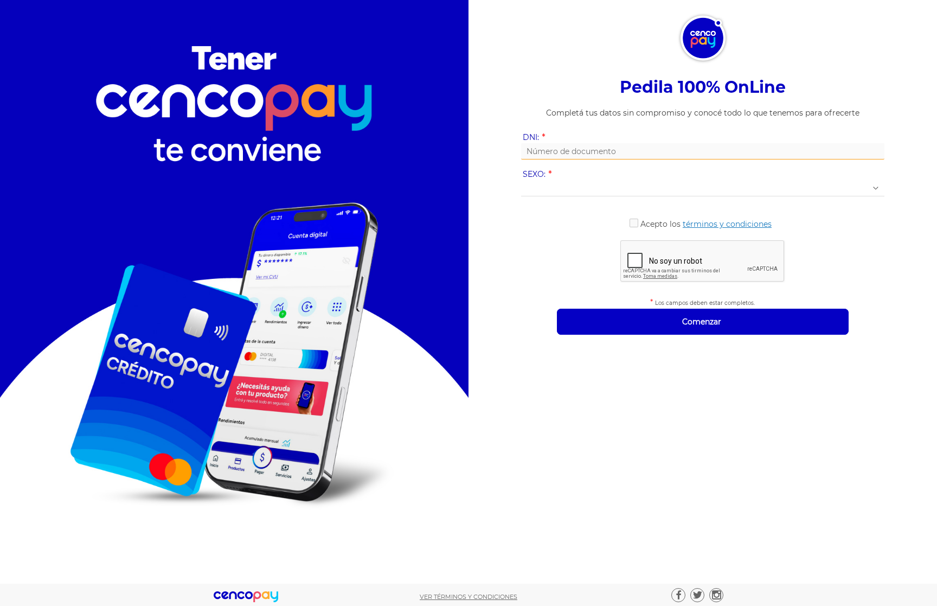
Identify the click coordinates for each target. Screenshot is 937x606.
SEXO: (539, 174)
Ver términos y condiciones (468, 597)
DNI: (536, 137)
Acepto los (706, 224)
